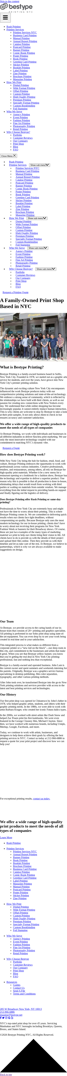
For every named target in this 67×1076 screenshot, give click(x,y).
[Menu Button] (5, 18)
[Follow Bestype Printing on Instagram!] (6, 1017)
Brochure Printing (22, 76)
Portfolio (17, 135)
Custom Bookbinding (24, 105)
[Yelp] (12, 1017)
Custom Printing (21, 94)
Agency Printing (21, 114)
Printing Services (15, 29)
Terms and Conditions (24, 993)
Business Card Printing (25, 35)
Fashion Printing (21, 120)
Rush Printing (14, 26)
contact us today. (41, 798)
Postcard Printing (22, 47)
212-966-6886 (7, 1012)
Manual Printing (21, 38)
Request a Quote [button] (11, 448)
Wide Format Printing (24, 88)
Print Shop (18, 143)
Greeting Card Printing (24, 61)
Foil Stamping (20, 108)
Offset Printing (20, 91)
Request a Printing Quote (15, 292)
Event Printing (20, 117)
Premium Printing (22, 99)
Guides (16, 985)
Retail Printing (20, 129)
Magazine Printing (22, 79)
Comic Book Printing (24, 53)
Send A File (19, 990)
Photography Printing (24, 126)
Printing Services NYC (25, 32)
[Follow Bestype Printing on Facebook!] (0, 1017)
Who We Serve (14, 111)
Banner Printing (21, 50)
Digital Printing (21, 85)
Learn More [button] (6, 837)
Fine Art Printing (21, 123)
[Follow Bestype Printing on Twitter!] (3, 1017)
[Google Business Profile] (9, 1017)
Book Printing (20, 58)
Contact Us (19, 987)
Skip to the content (9, 1)
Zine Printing (20, 73)
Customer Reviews (23, 138)
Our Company (20, 140)
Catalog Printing (21, 44)
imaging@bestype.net (11, 1015)
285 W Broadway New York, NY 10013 (21, 1009)
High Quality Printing (24, 97)
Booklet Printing (21, 67)
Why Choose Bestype (18, 959)
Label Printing (20, 70)
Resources (12, 982)
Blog (15, 146)
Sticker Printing (21, 64)
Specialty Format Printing (26, 102)
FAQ (15, 149)
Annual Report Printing (25, 41)
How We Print (14, 82)
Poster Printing (20, 56)
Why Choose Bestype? (18, 132)
